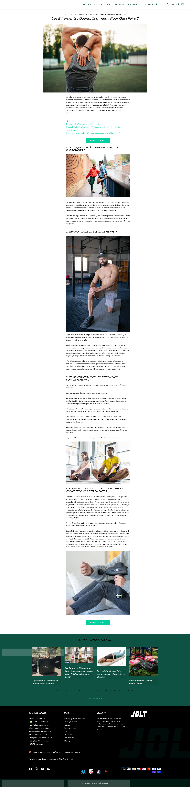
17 (128, 691)
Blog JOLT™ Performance (79, 14)
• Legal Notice (68, 734)
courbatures (94, 14)
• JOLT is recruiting (36, 744)
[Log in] (178, 4)
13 (110, 691)
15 (119, 691)
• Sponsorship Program (38, 734)
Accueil (66, 14)
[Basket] (182, 4)
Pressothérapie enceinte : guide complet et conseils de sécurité (111, 674)
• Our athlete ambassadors (39, 728)
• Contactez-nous (69, 728)
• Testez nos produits (37, 718)
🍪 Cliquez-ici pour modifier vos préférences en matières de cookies (54, 752)
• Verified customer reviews (39, 725)
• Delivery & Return (70, 722)
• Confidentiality (69, 738)
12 (106, 691)
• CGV (65, 731)
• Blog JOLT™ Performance (39, 741)
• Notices (66, 725)
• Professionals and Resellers (40, 731)
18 (132, 691)
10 (97, 691)
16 (123, 691)
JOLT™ (89, 783)
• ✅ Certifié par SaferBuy (38, 722)
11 (101, 691)
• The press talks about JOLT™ (40, 738)
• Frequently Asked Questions (74, 718)
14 (114, 691)
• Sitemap (66, 741)
